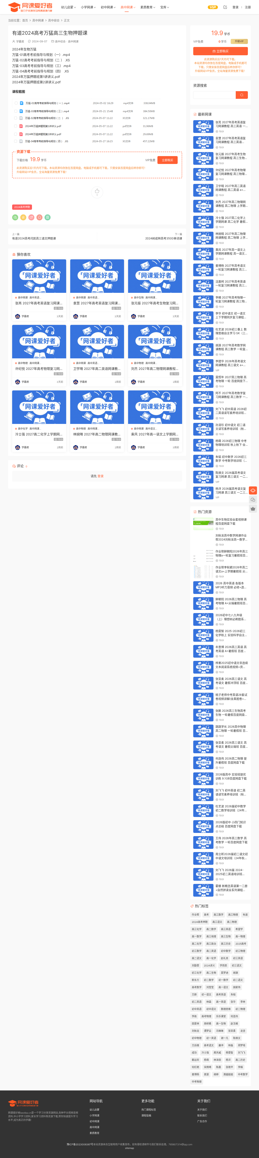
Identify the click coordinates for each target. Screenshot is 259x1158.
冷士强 (205, 1052)
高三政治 (211, 943)
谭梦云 (207, 1030)
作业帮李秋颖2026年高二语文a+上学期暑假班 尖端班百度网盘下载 (231, 571)
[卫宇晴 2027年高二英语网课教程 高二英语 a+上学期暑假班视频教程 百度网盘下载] (97, 341)
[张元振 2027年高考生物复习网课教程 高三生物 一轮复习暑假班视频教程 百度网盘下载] (155, 276)
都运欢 (195, 1059)
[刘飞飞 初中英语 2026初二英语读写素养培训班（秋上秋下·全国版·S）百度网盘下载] (203, 413)
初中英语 (197, 1009)
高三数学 (218, 914)
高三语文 (217, 921)
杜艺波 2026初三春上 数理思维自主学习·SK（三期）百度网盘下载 (231, 333)
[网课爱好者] (30, 7)
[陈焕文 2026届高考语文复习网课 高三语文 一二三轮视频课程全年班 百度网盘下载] (203, 477)
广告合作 (202, 1121)
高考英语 (221, 994)
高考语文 (209, 1045)
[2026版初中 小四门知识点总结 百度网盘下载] (203, 826)
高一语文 (223, 987)
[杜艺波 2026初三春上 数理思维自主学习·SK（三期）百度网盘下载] (203, 333)
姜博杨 (195, 1074)
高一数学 (197, 936)
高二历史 (240, 1059)
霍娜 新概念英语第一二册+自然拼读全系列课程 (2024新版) (231, 889)
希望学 (239, 929)
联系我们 (202, 1115)
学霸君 (20, 41)
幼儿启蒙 (67, 7)
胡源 (235, 972)
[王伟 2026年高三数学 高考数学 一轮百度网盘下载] (203, 842)
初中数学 (226, 950)
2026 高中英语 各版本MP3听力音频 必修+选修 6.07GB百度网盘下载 (231, 587)
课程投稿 (146, 1115)
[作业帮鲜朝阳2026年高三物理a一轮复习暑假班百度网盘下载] (203, 555)
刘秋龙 (195, 1030)
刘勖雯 (195, 965)
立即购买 (167, 160)
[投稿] (225, 7)
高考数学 (197, 987)
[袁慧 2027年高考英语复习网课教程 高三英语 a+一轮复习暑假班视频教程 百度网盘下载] (97, 276)
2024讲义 (209, 965)
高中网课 (127, 7)
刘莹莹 (210, 987)
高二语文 (197, 958)
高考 (206, 914)
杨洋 (228, 1059)
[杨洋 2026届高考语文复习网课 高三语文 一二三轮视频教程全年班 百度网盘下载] (203, 493)
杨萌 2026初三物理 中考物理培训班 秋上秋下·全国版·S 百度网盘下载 (231, 444)
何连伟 (234, 1016)
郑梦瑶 (241, 1045)
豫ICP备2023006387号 (80, 1144)
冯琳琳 (219, 1030)
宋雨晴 (207, 1067)
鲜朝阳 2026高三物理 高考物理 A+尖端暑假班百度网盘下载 (231, 603)
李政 (194, 1016)
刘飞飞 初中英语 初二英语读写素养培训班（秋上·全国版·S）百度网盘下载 (231, 794)
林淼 (230, 1045)
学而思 (223, 965)
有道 (245, 914)
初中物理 (197, 1038)
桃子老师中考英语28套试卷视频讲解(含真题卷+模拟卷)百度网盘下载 (231, 698)
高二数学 (211, 929)
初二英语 (197, 1001)
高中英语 (34, 297)
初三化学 (197, 972)
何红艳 (195, 1067)
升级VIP (239, 41)
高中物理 (23, 363)
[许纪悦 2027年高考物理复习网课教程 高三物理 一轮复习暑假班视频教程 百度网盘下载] (39, 341)
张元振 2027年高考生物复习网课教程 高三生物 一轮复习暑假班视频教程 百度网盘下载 (155, 303)
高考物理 (206, 1016)
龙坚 (242, 1030)
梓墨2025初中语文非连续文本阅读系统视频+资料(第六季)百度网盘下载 (231, 666)
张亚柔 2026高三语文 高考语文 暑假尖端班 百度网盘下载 (231, 746)
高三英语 (226, 929)
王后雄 (195, 1045)
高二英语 (211, 950)
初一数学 (223, 980)
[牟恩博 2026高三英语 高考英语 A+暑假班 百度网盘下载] (203, 651)
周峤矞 (207, 1023)
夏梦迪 (224, 972)
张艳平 (229, 1067)
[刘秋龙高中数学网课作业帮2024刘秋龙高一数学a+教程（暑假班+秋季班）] (203, 539)
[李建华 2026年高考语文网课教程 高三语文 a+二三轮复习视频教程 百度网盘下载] (203, 365)
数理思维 (226, 1009)
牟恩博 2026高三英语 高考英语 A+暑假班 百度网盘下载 (231, 650)
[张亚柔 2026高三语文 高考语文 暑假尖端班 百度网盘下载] (203, 747)
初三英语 (238, 958)
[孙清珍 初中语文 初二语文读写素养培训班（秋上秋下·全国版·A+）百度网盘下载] (203, 429)
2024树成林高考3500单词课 (163, 238)
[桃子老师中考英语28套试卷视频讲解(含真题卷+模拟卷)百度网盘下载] (203, 699)
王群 (194, 994)
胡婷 (216, 1074)
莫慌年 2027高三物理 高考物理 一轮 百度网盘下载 (230, 381)
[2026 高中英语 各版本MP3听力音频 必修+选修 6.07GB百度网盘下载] (203, 587)
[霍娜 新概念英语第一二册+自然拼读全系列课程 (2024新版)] (203, 890)
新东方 (195, 980)
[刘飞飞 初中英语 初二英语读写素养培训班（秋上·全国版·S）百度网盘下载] (203, 794)
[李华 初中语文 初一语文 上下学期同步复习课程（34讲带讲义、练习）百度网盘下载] (203, 317)
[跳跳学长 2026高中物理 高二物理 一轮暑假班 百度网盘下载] (203, 731)
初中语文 (211, 1009)
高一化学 (211, 958)
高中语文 (150, 428)
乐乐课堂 (221, 1016)
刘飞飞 (241, 1052)
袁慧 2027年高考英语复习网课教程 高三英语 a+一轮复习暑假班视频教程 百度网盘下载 (97, 303)
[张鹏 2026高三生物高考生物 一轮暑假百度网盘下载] (203, 715)
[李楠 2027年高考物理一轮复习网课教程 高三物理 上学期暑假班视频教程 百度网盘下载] (203, 301)
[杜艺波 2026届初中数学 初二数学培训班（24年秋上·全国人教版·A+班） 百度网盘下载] (203, 810)
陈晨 (218, 1067)
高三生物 (226, 936)
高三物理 (233, 914)
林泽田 (217, 1059)
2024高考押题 (22, 207)
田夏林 (195, 1023)
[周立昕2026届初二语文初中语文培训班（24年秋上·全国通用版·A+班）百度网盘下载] (203, 858)
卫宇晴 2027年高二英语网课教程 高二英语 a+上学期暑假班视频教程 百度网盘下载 (97, 369)
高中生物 (139, 297)
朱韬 (233, 994)
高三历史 (226, 943)
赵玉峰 (234, 1023)
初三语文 (237, 965)
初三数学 (197, 950)
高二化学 (197, 943)
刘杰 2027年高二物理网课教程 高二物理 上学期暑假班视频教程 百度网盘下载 (154, 369)
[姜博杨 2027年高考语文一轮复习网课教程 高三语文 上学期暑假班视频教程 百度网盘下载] (203, 270)
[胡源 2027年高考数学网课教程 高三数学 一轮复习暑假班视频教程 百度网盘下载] (203, 349)
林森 (208, 1001)
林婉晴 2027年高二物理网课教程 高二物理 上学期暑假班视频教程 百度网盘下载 (97, 434)
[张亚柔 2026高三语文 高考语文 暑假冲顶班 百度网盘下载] (203, 683)
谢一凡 (224, 1038)
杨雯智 (229, 1052)
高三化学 (197, 929)
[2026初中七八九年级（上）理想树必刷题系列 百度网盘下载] (203, 619)
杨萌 (206, 1059)
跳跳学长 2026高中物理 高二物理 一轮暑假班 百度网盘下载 (230, 730)
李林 (242, 1001)
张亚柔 (232, 1030)
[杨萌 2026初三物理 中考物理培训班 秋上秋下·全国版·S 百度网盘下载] (203, 445)
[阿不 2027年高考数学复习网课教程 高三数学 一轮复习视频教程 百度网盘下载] (203, 397)
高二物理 (232, 921)
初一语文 (206, 994)
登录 (101, 476)
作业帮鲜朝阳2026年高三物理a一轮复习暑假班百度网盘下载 (231, 555)
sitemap (129, 1148)
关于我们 (202, 1109)
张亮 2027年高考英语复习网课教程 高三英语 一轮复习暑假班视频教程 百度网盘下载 (39, 303)
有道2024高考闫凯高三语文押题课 (34, 238)
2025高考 (241, 943)
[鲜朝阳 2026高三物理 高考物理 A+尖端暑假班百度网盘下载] (203, 603)
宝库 (163, 7)
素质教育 (146, 7)
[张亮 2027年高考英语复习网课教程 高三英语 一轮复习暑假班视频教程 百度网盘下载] (39, 276)
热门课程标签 (148, 1109)
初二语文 (238, 980)
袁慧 (206, 1074)
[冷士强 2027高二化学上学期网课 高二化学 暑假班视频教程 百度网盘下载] (39, 407)
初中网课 (107, 7)
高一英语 (221, 1001)
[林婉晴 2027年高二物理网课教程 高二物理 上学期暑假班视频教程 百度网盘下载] (97, 407)
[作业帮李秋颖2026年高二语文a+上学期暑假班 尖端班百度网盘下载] (203, 571)
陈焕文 (236, 1038)
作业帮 (195, 914)
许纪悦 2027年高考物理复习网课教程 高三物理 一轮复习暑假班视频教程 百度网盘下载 (39, 369)
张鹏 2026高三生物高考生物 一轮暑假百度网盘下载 (231, 714)
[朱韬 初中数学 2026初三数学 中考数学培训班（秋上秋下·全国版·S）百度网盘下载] (203, 461)
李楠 (240, 1067)
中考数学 (243, 1074)
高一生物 (221, 1023)
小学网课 (87, 7)
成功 (194, 1052)
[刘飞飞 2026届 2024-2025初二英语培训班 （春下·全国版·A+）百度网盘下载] (203, 874)
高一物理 (240, 936)
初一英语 (211, 1038)
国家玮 (236, 987)
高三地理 (211, 936)
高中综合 (60, 41)
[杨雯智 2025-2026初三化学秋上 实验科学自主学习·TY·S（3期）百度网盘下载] (203, 635)
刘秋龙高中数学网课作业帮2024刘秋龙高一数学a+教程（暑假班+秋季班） (232, 539)
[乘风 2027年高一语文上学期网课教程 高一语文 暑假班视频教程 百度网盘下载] (155, 407)
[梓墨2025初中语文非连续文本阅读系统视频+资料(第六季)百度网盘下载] (203, 667)
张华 (233, 1001)
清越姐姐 (228, 1074)
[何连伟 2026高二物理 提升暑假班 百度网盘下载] (203, 762)
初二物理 (240, 1009)
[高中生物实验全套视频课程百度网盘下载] (203, 523)
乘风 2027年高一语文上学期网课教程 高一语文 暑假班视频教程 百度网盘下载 (155, 434)
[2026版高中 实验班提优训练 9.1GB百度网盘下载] (203, 778)
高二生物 (211, 972)
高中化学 (23, 428)
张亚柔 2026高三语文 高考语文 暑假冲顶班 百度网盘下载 (231, 682)
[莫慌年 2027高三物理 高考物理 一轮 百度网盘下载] (203, 381)
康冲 (221, 1045)
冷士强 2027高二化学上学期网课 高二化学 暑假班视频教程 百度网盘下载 (39, 434)
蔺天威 (217, 1052)
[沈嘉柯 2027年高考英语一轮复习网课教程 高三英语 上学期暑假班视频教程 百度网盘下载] (203, 286)
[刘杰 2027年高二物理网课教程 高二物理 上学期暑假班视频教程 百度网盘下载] (155, 341)
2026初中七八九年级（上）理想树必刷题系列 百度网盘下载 (231, 619)
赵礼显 (224, 958)
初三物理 (240, 950)
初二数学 (209, 980)
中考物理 (197, 1081)
